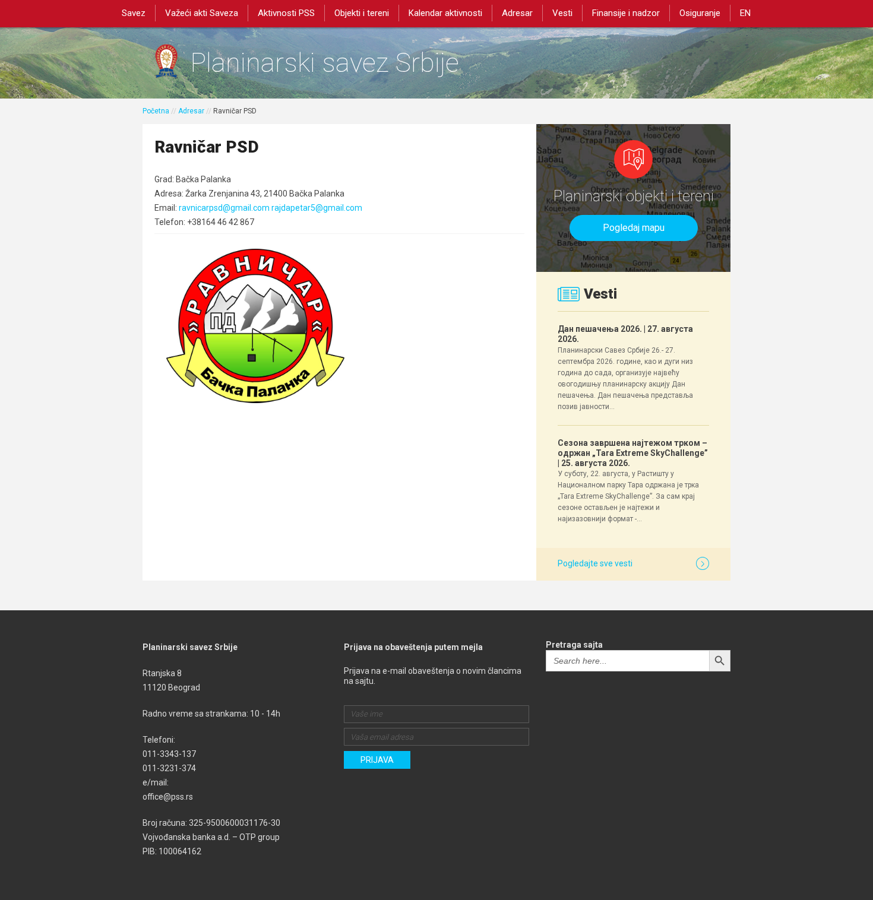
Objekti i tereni (361, 13)
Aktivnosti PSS (286, 13)
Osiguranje (699, 13)
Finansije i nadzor (626, 13)
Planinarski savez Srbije (324, 62)
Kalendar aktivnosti (445, 13)
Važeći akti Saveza (201, 13)
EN (745, 13)
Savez (134, 13)
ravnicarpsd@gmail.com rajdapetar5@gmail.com (270, 208)
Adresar (517, 13)
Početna (156, 111)
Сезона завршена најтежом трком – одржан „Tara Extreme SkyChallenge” (633, 453)
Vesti (562, 13)
